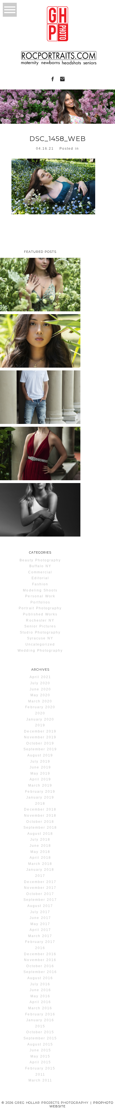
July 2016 (40, 984)
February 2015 (40, 1068)
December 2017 (40, 882)
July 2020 (40, 683)
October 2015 (40, 1032)
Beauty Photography (40, 560)
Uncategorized (40, 644)
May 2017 (40, 924)
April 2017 (40, 930)
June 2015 (40, 1050)
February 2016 (40, 1014)
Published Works (40, 614)
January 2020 (40, 719)
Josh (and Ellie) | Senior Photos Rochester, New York (39, 395)
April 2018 (40, 858)
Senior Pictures (40, 626)
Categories (40, 552)
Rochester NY (40, 620)
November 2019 (40, 737)
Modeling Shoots (40, 590)
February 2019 (40, 792)
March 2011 (40, 1080)
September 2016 (40, 972)
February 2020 (40, 707)
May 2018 (40, 852)
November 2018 (40, 816)
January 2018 (40, 870)
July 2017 (40, 912)
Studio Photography (40, 632)
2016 (40, 948)
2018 (40, 804)
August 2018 (40, 834)
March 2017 (40, 936)
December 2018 (40, 809)
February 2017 (40, 942)
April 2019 (40, 779)
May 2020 (40, 695)
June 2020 (40, 689)
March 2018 (40, 864)
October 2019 (40, 743)
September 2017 (40, 900)
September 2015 (40, 1038)
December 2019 (40, 731)
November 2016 (40, 960)
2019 (40, 725)
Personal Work (40, 596)
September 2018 (40, 827)
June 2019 (40, 767)
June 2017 (40, 918)
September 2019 (40, 749)
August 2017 (40, 906)
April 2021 (40, 677)
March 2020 (40, 701)
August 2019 (40, 755)
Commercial (40, 572)
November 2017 (40, 888)
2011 (40, 1074)
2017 (40, 876)
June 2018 (40, 846)
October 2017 (40, 894)
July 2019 (40, 761)
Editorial (40, 578)
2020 (40, 713)
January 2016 (40, 1020)
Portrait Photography (40, 608)
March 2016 (40, 1008)
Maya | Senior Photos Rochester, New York (39, 508)
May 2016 (40, 996)
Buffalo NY (40, 566)
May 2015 (40, 1056)
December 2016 (40, 954)
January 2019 (40, 797)
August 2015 (40, 1044)
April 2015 (40, 1062)
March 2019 (40, 785)
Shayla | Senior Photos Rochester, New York (39, 339)
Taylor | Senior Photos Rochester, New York (39, 283)
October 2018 (40, 822)
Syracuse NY (40, 638)
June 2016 (40, 990)
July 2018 (40, 839)
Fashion (40, 584)
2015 (40, 1026)
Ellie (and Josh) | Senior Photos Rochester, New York (39, 452)
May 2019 (40, 773)
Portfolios (40, 602)
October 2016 (40, 966)
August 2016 (40, 978)
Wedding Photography (40, 650)
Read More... (16, 310)
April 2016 (40, 1002)
